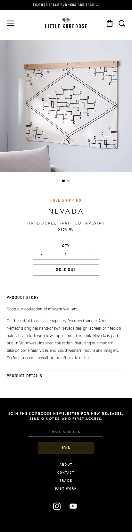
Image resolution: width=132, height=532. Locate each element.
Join (66, 448)
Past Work (66, 489)
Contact (66, 473)
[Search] (122, 23)
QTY (66, 246)
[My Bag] (109, 23)
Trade (66, 481)
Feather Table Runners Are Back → (66, 5)
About (66, 465)
